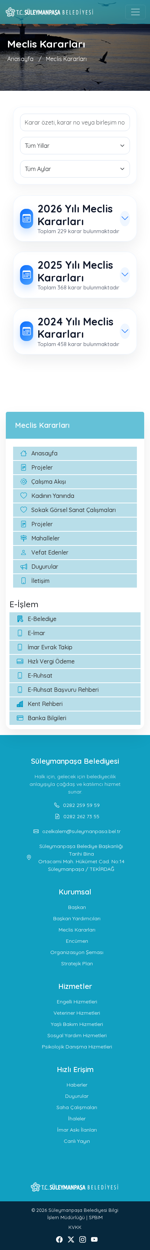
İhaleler (77, 1118)
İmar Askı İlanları (77, 1130)
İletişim (40, 580)
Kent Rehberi (45, 703)
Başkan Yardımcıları (76, 918)
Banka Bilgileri (47, 718)
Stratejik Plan (77, 963)
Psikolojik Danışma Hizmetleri (77, 1046)
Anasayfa (20, 58)
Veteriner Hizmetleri (77, 1013)
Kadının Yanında (52, 495)
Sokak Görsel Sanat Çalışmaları (73, 510)
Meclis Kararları (66, 58)
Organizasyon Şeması (76, 952)
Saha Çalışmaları (76, 1107)
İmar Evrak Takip (50, 647)
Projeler (42, 467)
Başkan (77, 907)
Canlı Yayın (77, 1141)
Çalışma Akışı (48, 481)
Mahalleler (45, 538)
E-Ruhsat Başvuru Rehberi (63, 689)
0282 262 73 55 (81, 816)
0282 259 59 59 (81, 805)
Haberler (77, 1084)
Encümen (77, 941)
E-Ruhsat (40, 675)
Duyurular (44, 566)
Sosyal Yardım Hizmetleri (77, 1035)
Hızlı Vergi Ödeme (51, 661)
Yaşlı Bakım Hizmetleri (77, 1024)
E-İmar (36, 633)
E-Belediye (42, 618)
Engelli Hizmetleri (77, 1001)
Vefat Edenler (49, 552)
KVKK (75, 1227)
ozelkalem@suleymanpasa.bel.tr (81, 831)
